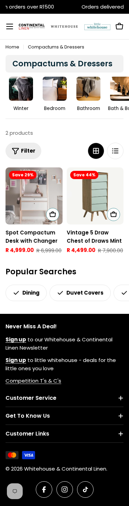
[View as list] (115, 151)
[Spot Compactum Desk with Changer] (34, 195)
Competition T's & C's (33, 380)
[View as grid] (96, 151)
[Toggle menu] (10, 26)
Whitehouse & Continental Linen (65, 468)
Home (12, 47)
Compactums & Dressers (56, 47)
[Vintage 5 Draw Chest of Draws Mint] (95, 195)
